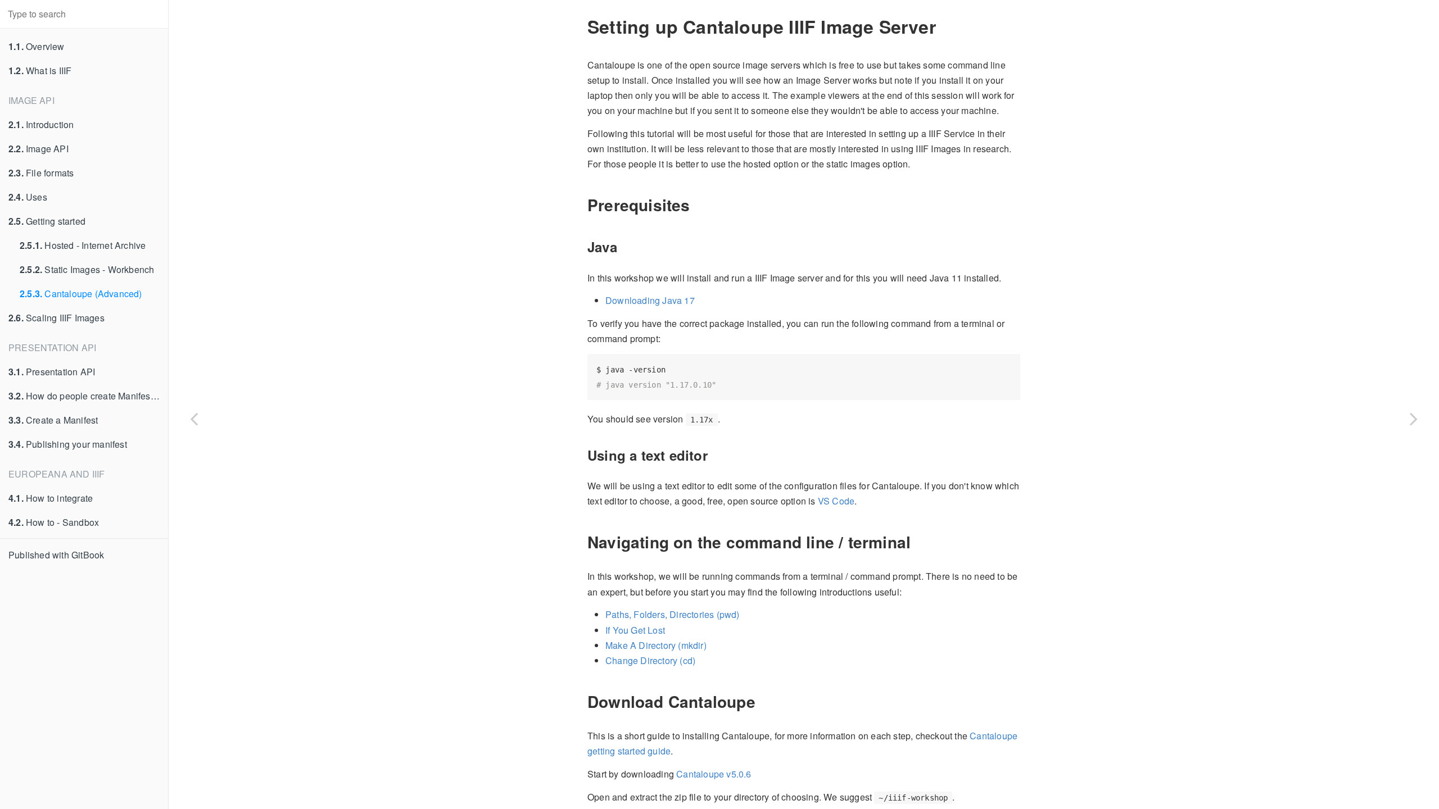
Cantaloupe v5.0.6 (713, 773)
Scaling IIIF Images (56, 317)
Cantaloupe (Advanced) (81, 293)
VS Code (836, 500)
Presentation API (51, 371)
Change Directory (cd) (650, 660)
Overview (36, 46)
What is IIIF (39, 70)
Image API (38, 148)
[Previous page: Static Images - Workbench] (194, 418)
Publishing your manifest (67, 444)
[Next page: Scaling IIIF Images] (1413, 418)
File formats (41, 172)
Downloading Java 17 (650, 300)
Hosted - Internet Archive (83, 245)
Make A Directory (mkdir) (656, 645)
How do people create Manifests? (85, 395)
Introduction (41, 124)
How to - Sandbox (53, 522)
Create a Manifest (53, 419)
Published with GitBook (56, 554)
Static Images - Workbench (87, 269)
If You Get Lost (635, 630)
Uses (27, 196)
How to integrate (50, 498)
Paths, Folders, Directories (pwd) (672, 614)
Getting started (46, 221)
